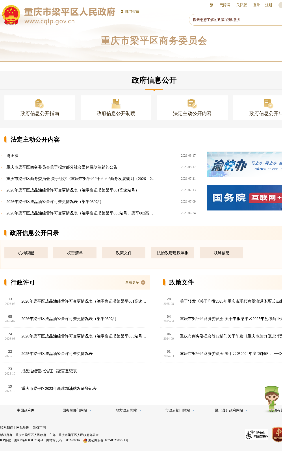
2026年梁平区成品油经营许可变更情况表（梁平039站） (54, 201)
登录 (256, 5)
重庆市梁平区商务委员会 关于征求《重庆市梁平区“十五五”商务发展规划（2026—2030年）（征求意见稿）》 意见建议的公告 (80, 178)
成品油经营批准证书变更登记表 (49, 371)
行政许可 (23, 282)
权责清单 (75, 253)
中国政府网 (26, 410)
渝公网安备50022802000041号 (107, 440)
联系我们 (6, 427)
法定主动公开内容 (35, 139)
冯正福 (11, 155)
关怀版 (241, 5)
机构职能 (26, 253)
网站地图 (23, 427)
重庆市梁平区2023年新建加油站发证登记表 (59, 388)
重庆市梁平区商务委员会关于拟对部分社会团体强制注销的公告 (61, 167)
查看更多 (132, 282)
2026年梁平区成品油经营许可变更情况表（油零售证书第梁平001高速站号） (72, 190)
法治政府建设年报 (173, 253)
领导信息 (222, 253)
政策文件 (124, 253)
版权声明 (39, 427)
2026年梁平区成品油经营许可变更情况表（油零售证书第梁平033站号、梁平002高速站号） (80, 213)
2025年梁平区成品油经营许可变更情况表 (57, 353)
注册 (268, 5)
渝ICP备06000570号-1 (28, 440)
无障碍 (225, 5)
